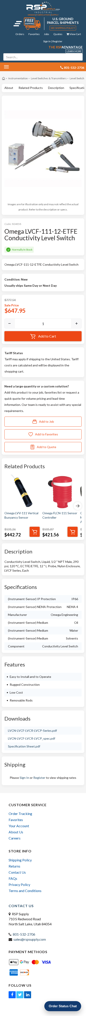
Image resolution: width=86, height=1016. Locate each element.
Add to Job (46, 421)
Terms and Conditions (25, 891)
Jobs (46, 34)
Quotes (57, 34)
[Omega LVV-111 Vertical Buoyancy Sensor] (22, 492)
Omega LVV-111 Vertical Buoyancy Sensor (21, 515)
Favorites (34, 34)
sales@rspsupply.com (29, 939)
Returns (14, 866)
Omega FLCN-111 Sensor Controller (59, 515)
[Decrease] (9, 323)
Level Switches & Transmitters (49, 78)
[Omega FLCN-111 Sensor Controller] (60, 492)
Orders (19, 34)
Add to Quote (46, 447)
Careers (15, 838)
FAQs (13, 878)
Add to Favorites (46, 434)
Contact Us (17, 872)
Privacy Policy (19, 884)
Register (39, 777)
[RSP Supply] (43, 8)
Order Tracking (20, 813)
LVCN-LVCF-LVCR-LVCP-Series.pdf (32, 730)
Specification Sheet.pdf (24, 746)
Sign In (24, 777)
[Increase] (76, 323)
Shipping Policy (20, 860)
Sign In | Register (52, 41)
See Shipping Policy (63, 28)
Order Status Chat (63, 1006)
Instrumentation (18, 78)
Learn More (74, 51)
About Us (16, 832)
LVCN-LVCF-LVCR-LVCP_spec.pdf (31, 738)
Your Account (19, 826)
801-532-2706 (24, 934)
